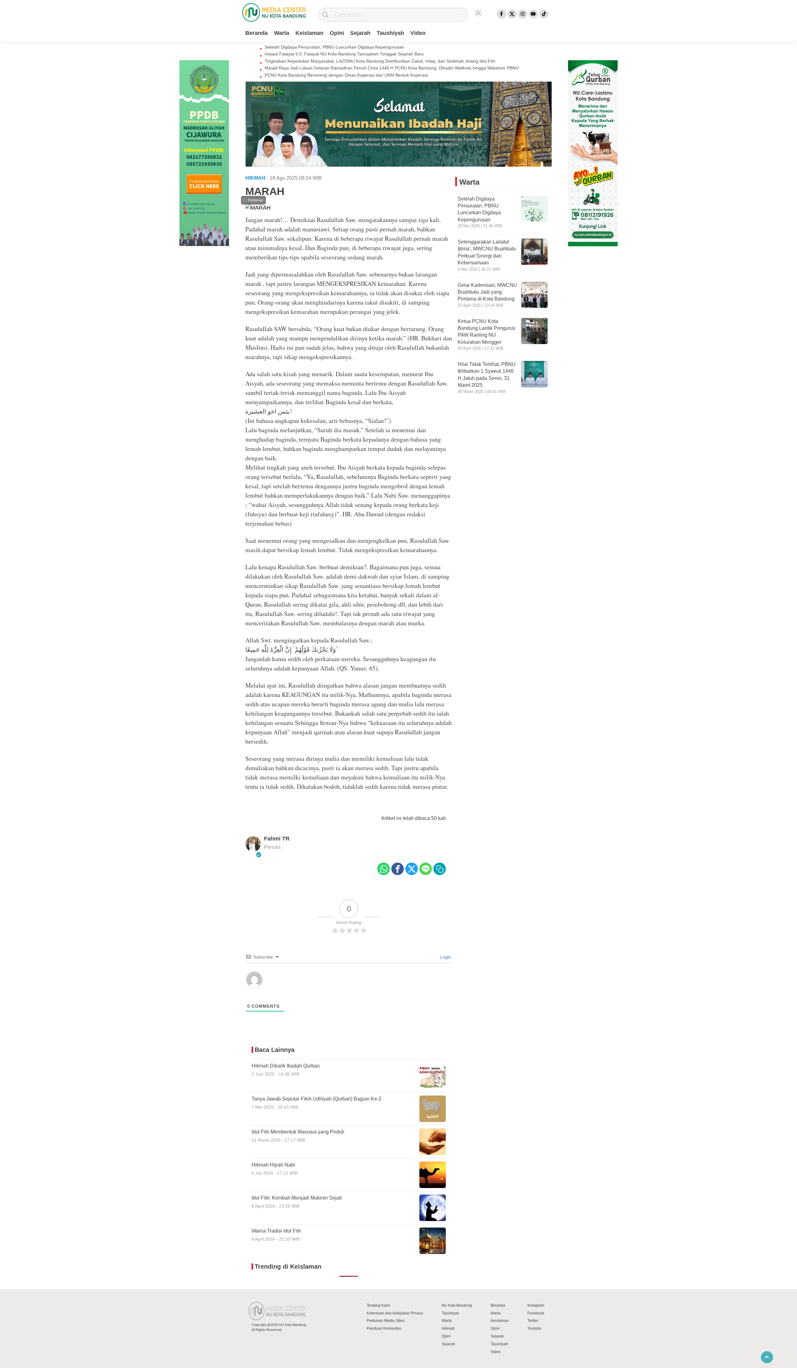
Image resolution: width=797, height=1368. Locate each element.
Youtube (534, 1328)
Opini (337, 33)
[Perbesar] (258, 208)
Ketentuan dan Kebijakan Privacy (395, 1313)
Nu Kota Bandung (457, 1305)
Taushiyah (390, 33)
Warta (281, 33)
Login (445, 956)
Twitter (532, 1320)
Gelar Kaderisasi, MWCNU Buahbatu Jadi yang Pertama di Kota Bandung (487, 291)
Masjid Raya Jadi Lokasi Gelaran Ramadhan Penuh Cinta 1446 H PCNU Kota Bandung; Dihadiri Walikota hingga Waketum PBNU (392, 67)
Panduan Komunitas (384, 1328)
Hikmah (448, 1328)
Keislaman (309, 33)
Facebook (535, 1313)
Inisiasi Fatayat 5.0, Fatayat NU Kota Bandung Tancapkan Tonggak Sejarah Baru (344, 53)
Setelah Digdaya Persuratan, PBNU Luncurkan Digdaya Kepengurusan (334, 47)
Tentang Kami (378, 1305)
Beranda (256, 33)
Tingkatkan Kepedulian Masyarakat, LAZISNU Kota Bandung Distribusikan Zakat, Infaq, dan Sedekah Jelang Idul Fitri (380, 61)
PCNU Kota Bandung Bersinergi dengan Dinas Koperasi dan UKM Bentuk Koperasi (346, 75)
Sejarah (360, 33)
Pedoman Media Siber (386, 1320)
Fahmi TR (277, 838)
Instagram (535, 1305)
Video (418, 33)
